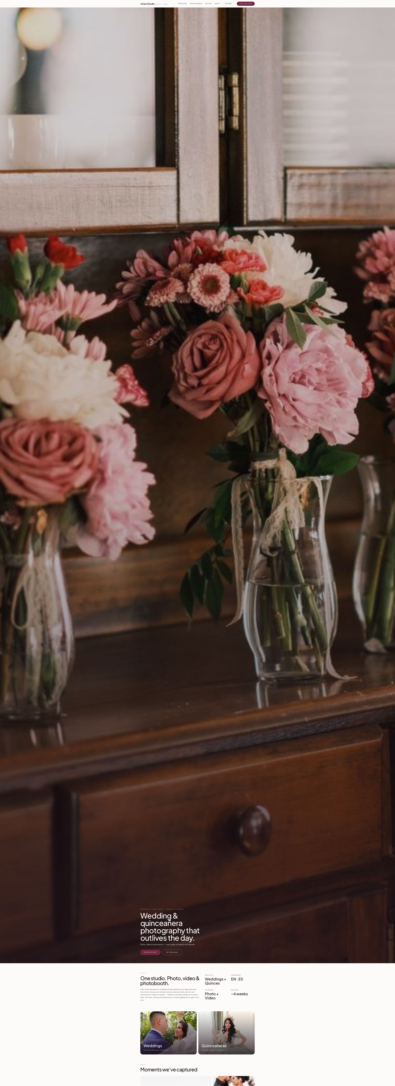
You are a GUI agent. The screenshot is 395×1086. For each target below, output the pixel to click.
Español (228, 3)
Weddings (182, 3)
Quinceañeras (196, 3)
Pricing (208, 3)
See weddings (172, 952)
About (217, 3)
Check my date (245, 4)
